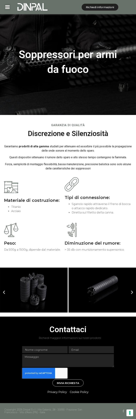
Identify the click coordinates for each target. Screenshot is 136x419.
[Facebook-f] (123, 411)
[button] (4, 292)
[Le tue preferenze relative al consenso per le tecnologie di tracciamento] (129, 412)
